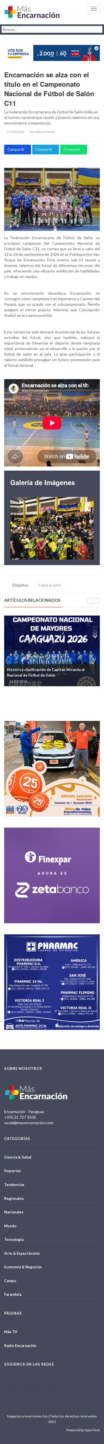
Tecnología (14, 1239)
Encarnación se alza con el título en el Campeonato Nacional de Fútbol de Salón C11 (49, 89)
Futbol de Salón (50, 585)
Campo (10, 1281)
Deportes (12, 1171)
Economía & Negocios (23, 1267)
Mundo (10, 1226)
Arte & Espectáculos (22, 1253)
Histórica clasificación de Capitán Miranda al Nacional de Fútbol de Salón (46, 672)
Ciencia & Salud (17, 1157)
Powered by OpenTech (83, 1430)
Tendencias (14, 1184)
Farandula (12, 1294)
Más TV (10, 1332)
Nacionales (14, 1212)
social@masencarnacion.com (28, 1122)
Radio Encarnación (20, 1345)
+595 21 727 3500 (20, 1117)
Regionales (14, 1198)
